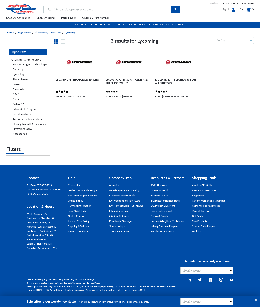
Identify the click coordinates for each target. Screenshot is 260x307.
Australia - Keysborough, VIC (42, 247)
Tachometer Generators (27, 119)
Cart (247, 9)
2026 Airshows (159, 185)
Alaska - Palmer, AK (37, 239)
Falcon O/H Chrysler (25, 109)
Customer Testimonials (122, 195)
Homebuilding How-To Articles (167, 221)
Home (10, 32)
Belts (16, 99)
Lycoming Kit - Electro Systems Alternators (176, 81)
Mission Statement (119, 216)
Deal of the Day (200, 211)
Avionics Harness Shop (204, 190)
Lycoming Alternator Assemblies (77, 79)
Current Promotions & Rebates (209, 200)
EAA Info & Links (159, 195)
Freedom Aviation (23, 114)
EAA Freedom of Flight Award (124, 200)
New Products (199, 221)
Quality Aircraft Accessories (29, 124)
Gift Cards (197, 216)
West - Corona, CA (37, 214)
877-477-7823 (230, 3)
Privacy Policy (93, 283)
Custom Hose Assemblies (206, 205)
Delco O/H (19, 104)
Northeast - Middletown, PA (41, 231)
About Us (114, 185)
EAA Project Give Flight (163, 205)
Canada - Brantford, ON (39, 243)
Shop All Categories (18, 17)
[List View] (63, 41)
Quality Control (76, 216)
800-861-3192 (54, 189)
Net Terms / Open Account (82, 195)
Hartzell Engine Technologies (30, 64)
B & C (16, 94)
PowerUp (18, 69)
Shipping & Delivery (78, 226)
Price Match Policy (78, 211)
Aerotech (18, 89)
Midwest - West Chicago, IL (41, 226)
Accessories (20, 134)
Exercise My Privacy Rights (64, 279)
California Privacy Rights (38, 279)
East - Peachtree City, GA (40, 235)
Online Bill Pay (75, 200)
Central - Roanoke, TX (38, 222)
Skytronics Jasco (22, 129)
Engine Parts (24, 32)
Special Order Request (204, 226)
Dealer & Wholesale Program (83, 190)
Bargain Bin (198, 195)
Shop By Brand (46, 17)
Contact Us (248, 3)
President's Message (120, 221)
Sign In (226, 9)
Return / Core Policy (78, 221)
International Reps (119, 211)
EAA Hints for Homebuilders (166, 200)
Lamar (16, 84)
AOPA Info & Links (160, 190)
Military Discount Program (164, 226)
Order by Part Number (95, 17)
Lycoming (70, 32)
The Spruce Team (119, 231)
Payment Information (79, 205)
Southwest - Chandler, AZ (40, 218)
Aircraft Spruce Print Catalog (124, 190)
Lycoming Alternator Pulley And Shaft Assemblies (127, 81)
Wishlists (213, 3)
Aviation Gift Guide (202, 185)
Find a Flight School (161, 211)
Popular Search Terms (163, 231)
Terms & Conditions (79, 231)
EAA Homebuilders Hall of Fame (126, 205)
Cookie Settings (86, 279)
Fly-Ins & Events (159, 216)
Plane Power (20, 79)
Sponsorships (117, 226)
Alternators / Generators (48, 32)
